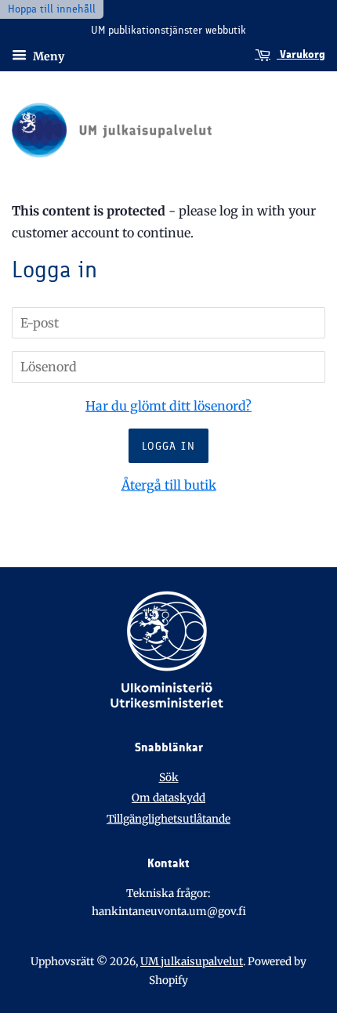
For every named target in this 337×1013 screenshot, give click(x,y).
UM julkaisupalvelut (191, 961)
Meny (47, 56)
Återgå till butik (168, 485)
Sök (169, 777)
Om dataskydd (168, 798)
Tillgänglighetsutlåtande (168, 819)
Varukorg (301, 54)
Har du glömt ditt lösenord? (168, 406)
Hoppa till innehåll (52, 9)
